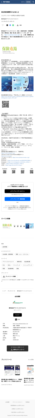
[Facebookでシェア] (10, 25)
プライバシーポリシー (17, 402)
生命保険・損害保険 (8, 254)
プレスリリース (11, 291)
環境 (4, 268)
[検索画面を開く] (33, 2)
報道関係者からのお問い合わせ (17, 405)
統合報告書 (27, 261)
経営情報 (5, 247)
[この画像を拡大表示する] (7, 226)
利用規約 (28, 402)
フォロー (17, 314)
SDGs (9, 265)
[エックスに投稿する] (7, 25)
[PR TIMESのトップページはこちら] (6, 2)
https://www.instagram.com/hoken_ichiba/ (18, 162)
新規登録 (28, 2)
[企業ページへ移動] (17, 303)
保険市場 (19, 261)
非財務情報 (11, 268)
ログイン (23, 2)
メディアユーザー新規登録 (17, 199)
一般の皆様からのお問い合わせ (17, 412)
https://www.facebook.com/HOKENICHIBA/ (19, 160)
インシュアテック (27, 265)
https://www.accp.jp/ (6, 156)
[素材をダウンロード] (17, 25)
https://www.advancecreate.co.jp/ (12, 34)
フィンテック (16, 265)
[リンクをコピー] (20, 25)
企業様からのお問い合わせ (17, 409)
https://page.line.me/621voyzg (13, 165)
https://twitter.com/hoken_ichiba (14, 163)
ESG (4, 265)
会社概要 (7, 402)
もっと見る (31, 359)
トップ (4, 291)
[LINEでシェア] (13, 25)
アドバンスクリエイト (8, 261)
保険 (17, 268)
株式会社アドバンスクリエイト (24, 291)
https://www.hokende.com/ (8, 153)
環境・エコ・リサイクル (22, 254)
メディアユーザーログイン (17, 191)
